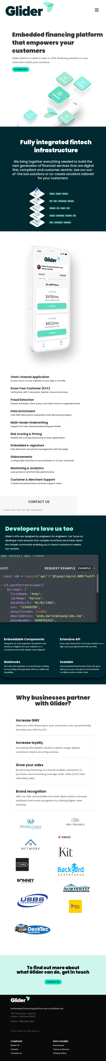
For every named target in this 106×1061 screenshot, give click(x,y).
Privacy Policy (59, 1053)
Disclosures (58, 1045)
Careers (14, 1049)
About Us (15, 1045)
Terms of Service (61, 1049)
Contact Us (21, 69)
